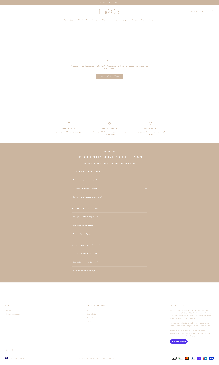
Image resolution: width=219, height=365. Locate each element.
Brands (134, 20)
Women (95, 20)
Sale (142, 20)
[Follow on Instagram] (12, 350)
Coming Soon (69, 20)
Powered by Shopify (111, 358)
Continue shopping (109, 76)
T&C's (89, 321)
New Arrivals (83, 20)
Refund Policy (91, 314)
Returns (89, 310)
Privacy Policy (91, 318)
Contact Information (12, 314)
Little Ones (106, 20)
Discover (152, 20)
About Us (8, 310)
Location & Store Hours (13, 318)
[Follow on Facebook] (6, 350)
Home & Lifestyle (121, 20)
